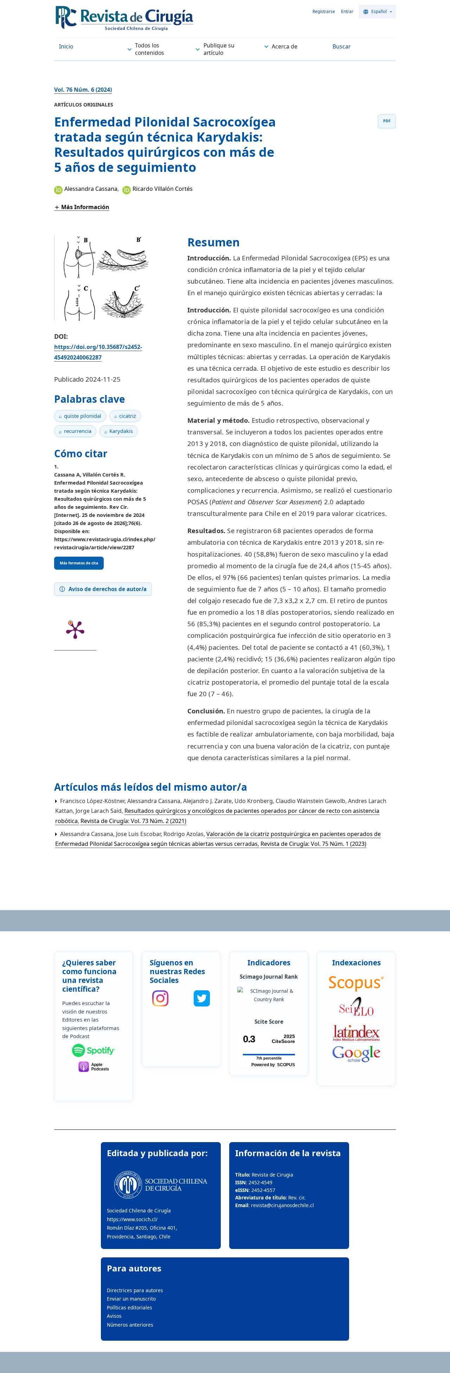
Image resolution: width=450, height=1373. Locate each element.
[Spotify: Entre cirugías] (93, 1050)
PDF (387, 120)
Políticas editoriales (129, 1307)
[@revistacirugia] (160, 998)
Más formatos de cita (79, 563)
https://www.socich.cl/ (132, 1219)
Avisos (114, 1316)
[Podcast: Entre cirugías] (93, 1066)
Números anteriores (130, 1324)
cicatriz (127, 415)
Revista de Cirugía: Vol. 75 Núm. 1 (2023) (313, 844)
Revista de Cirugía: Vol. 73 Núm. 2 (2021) (133, 821)
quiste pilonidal (82, 415)
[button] (81, 207)
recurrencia (77, 430)
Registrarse (324, 11)
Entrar (347, 11)
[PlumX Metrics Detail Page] (75, 629)
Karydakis (121, 430)
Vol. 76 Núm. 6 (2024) (83, 89)
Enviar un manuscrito (131, 1298)
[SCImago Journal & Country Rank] (268, 995)
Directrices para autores (135, 1290)
